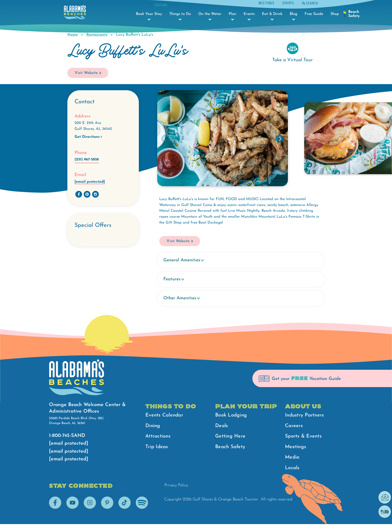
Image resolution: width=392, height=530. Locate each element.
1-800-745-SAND (67, 435)
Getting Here (230, 436)
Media (292, 457)
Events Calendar (164, 415)
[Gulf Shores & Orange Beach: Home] (74, 13)
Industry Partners (304, 415)
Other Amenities (179, 298)
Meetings (266, 2)
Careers (294, 425)
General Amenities (181, 260)
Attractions (157, 436)
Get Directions (87, 137)
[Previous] (165, 139)
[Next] (280, 139)
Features (171, 279)
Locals (292, 467)
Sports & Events (303, 436)
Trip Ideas (156, 446)
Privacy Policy (176, 485)
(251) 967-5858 (87, 159)
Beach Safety (230, 446)
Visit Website (86, 73)
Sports (288, 2)
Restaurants (96, 35)
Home (72, 35)
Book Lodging (231, 415)
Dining (152, 425)
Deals (221, 425)
